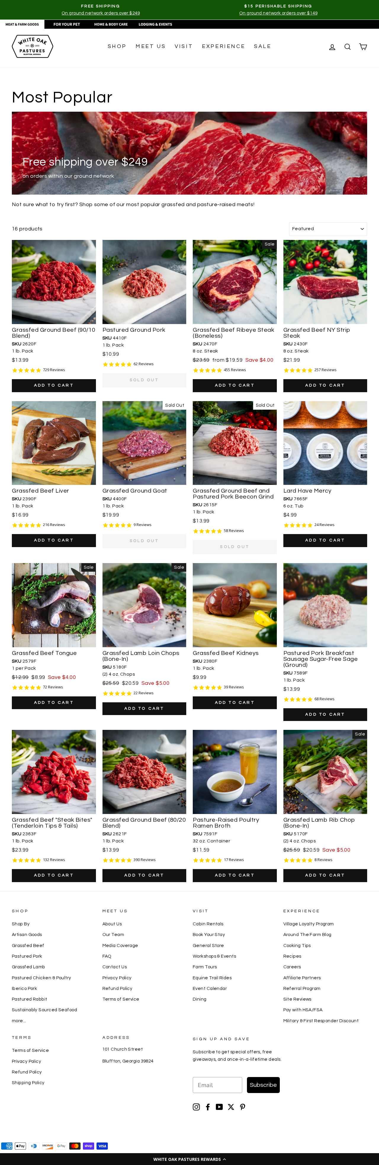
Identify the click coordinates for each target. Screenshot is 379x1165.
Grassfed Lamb (28, 966)
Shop (117, 46)
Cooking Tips (297, 945)
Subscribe (263, 1085)
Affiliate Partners (302, 977)
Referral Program (302, 988)
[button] (189, 1159)
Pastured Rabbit (29, 999)
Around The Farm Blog (307, 934)
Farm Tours (205, 966)
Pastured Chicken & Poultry (41, 977)
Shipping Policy (28, 1082)
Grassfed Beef (28, 945)
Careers (292, 966)
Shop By (21, 924)
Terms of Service (120, 999)
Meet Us (151, 46)
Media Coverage (120, 945)
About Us (112, 924)
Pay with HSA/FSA (303, 1009)
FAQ (107, 956)
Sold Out (144, 380)
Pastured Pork (27, 956)
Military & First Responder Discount (321, 1020)
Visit (184, 46)
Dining (200, 999)
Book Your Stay (209, 934)
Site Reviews (297, 999)
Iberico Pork (24, 988)
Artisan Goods (27, 934)
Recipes (292, 956)
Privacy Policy (117, 977)
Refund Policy (117, 988)
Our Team (113, 934)
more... (19, 1020)
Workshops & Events (214, 956)
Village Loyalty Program (308, 924)
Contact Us (114, 966)
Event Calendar (210, 988)
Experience (223, 46)
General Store (208, 945)
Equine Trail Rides (212, 977)
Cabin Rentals (208, 924)
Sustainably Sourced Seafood (44, 1009)
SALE (262, 46)
